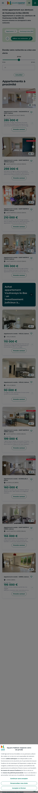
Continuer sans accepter (19, 778)
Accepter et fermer (19, 788)
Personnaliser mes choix (19, 783)
